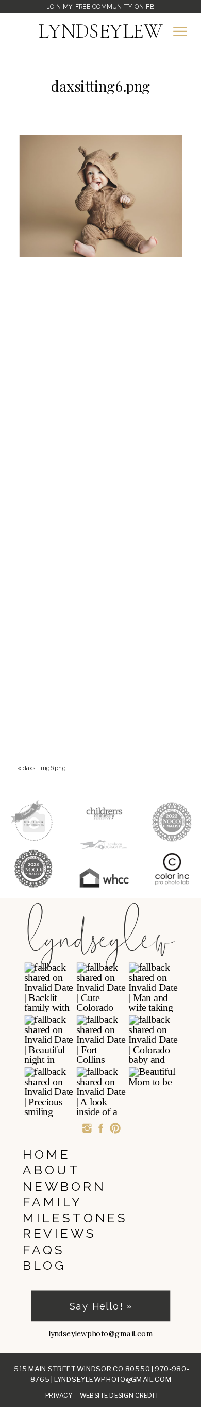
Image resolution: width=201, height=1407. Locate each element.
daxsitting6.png (44, 768)
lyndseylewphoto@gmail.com (113, 1379)
